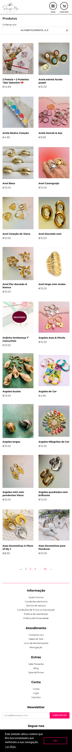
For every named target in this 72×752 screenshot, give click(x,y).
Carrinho (36, 697)
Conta (36, 689)
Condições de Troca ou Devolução (36, 610)
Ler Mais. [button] (10, 746)
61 (45, 569)
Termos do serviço (36, 605)
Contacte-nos (36, 635)
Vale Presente (36, 664)
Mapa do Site (36, 639)
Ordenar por (10, 24)
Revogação (36, 647)
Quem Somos (36, 597)
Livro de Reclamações (36, 643)
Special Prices (36, 672)
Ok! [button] (55, 740)
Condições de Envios (36, 601)
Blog (36, 668)
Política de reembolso (36, 614)
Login (36, 693)
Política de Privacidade (36, 618)
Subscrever (60, 715)
